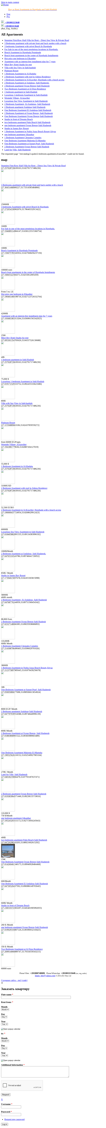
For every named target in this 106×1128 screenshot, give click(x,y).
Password (6, 1112)
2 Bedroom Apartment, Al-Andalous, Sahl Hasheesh (27, 104)
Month (4, 1007)
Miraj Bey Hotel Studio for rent (18, 64)
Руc (8, 16)
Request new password (14, 1119)
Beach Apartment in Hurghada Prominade (22, 52)
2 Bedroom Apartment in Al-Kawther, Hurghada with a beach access (34, 80)
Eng (8, 14)
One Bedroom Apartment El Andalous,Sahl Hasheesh (27, 110)
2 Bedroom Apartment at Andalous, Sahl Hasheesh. (26, 83)
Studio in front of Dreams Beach (18, 119)
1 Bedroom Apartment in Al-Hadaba (20, 74)
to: (3, 1033)
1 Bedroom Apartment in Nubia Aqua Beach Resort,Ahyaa (30, 131)
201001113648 (12, 22)
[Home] (5, 5)
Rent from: (7, 1002)
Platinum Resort (11, 71)
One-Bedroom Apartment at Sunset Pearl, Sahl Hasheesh (29, 143)
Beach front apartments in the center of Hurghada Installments (31, 55)
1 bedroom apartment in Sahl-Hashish (20, 92)
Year (3, 1021)
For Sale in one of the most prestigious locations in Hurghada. (31, 49)
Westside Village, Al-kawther (17, 98)
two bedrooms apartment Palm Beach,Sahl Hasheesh (27, 122)
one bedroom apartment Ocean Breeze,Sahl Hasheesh (27, 125)
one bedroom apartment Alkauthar (19, 134)
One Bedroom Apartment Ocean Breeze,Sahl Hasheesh (28, 116)
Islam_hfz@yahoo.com (45, 975)
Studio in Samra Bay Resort (16, 128)
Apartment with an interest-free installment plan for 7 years (29, 61)
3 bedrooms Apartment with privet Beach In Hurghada (28, 46)
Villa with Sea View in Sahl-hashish (20, 67)
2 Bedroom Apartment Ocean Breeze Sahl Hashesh (26, 147)
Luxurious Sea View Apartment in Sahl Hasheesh (26, 101)
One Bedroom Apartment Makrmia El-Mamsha (25, 140)
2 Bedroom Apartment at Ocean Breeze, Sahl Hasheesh (28, 113)
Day (3, 1014)
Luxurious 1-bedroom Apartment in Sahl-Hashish (25, 95)
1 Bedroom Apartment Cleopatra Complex (22, 137)
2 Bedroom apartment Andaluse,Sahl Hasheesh (24, 107)
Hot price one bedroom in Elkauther (20, 58)
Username (6, 1104)
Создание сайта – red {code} (14, 980)
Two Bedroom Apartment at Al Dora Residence (25, 89)
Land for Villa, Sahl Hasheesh (17, 150)
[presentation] (10, 1029)
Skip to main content (10, 2)
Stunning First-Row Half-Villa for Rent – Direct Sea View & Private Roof (36, 40)
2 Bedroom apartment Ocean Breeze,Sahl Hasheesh (27, 86)
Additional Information (13, 1065)
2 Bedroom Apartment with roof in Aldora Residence (27, 77)
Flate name (7, 994)
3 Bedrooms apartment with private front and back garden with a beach (35, 43)
